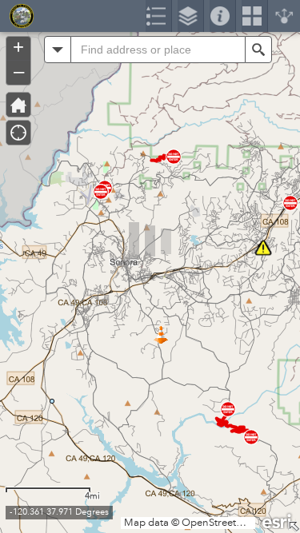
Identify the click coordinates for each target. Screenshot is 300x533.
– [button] (19, 71)
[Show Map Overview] (293, 526)
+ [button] (18, 47)
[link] (17, 16)
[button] (57, 49)
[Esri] (277, 520)
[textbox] (158, 49)
